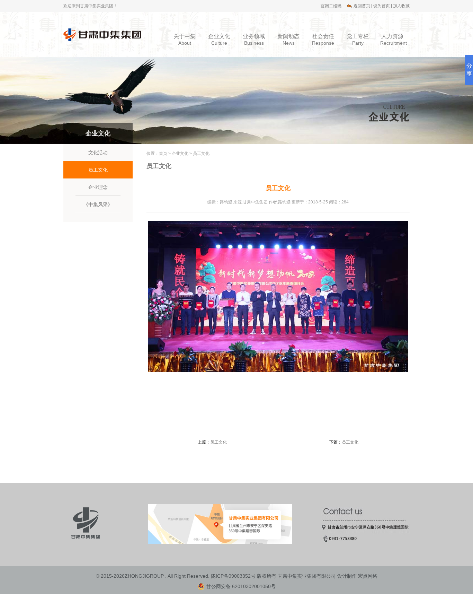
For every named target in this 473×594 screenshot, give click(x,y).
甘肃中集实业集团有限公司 (307, 576)
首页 (163, 153)
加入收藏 (401, 5)
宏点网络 (367, 576)
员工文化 (98, 170)
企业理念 (98, 187)
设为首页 (381, 5)
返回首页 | (363, 5)
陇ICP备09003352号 (233, 576)
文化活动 (98, 152)
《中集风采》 (98, 204)
